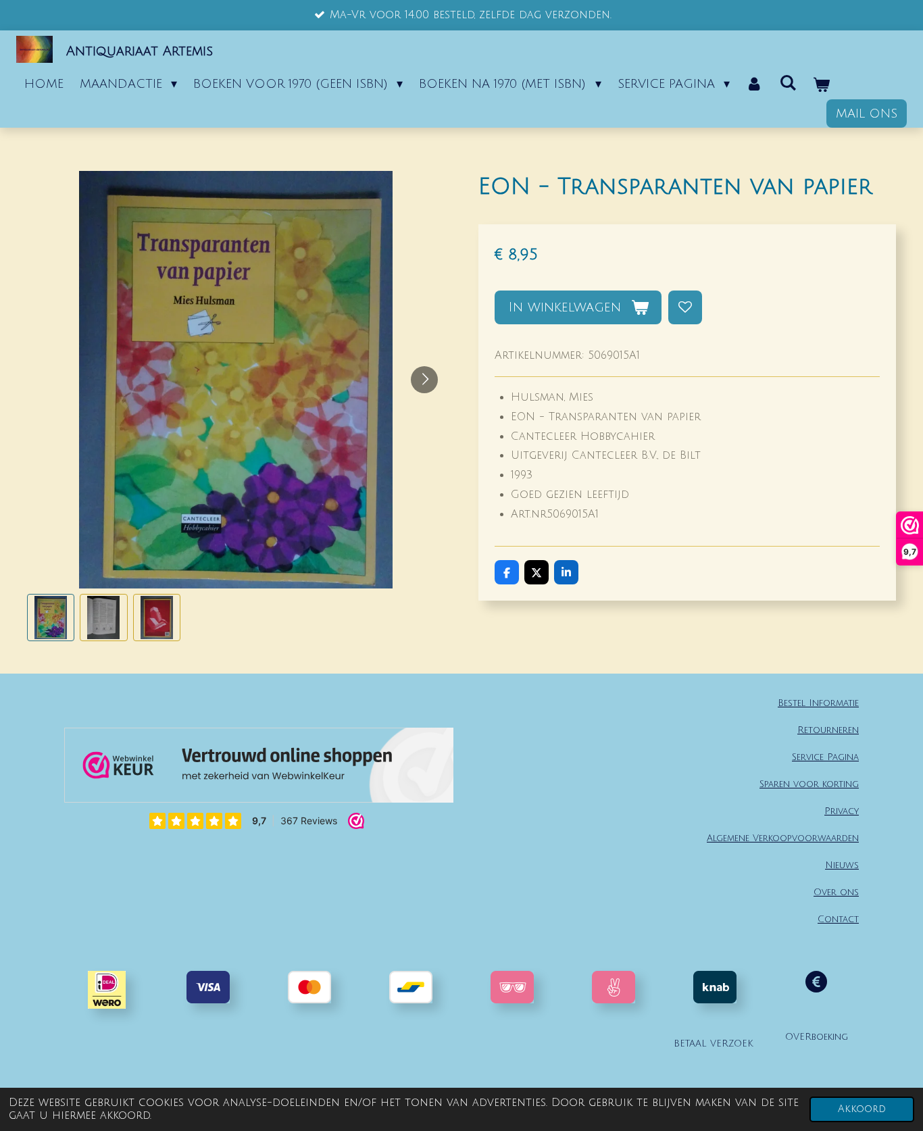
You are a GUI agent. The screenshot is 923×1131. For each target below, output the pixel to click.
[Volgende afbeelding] (424, 379)
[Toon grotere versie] (512, 987)
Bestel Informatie (818, 703)
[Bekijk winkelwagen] (820, 85)
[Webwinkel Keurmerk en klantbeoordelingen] (258, 768)
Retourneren (828, 730)
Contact (838, 919)
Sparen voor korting (809, 784)
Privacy (841, 811)
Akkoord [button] (862, 1109)
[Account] (754, 83)
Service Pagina (825, 757)
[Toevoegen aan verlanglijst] (685, 307)
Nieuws (842, 865)
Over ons (836, 892)
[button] (50, 617)
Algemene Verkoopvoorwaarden (783, 838)
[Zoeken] (787, 83)
